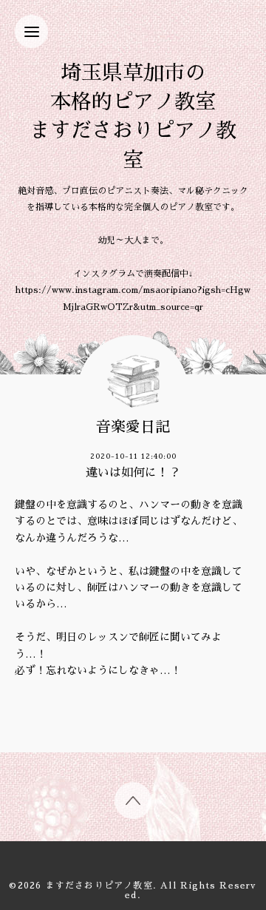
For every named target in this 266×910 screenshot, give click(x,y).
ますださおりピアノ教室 (99, 885)
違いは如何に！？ (133, 473)
